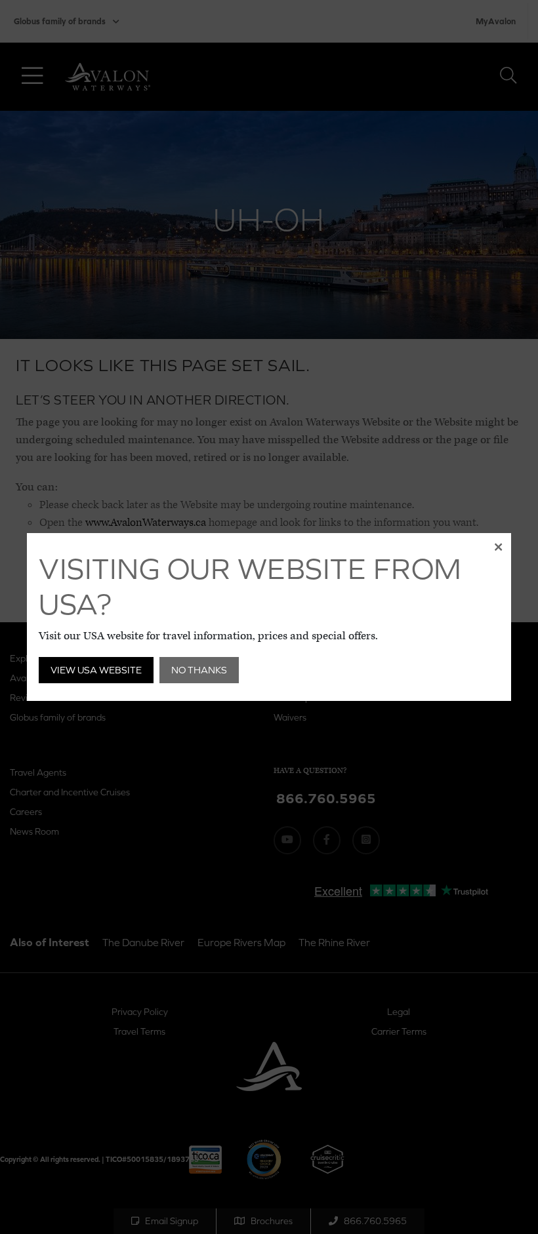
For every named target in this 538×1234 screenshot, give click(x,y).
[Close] (498, 546)
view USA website (96, 669)
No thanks (199, 669)
